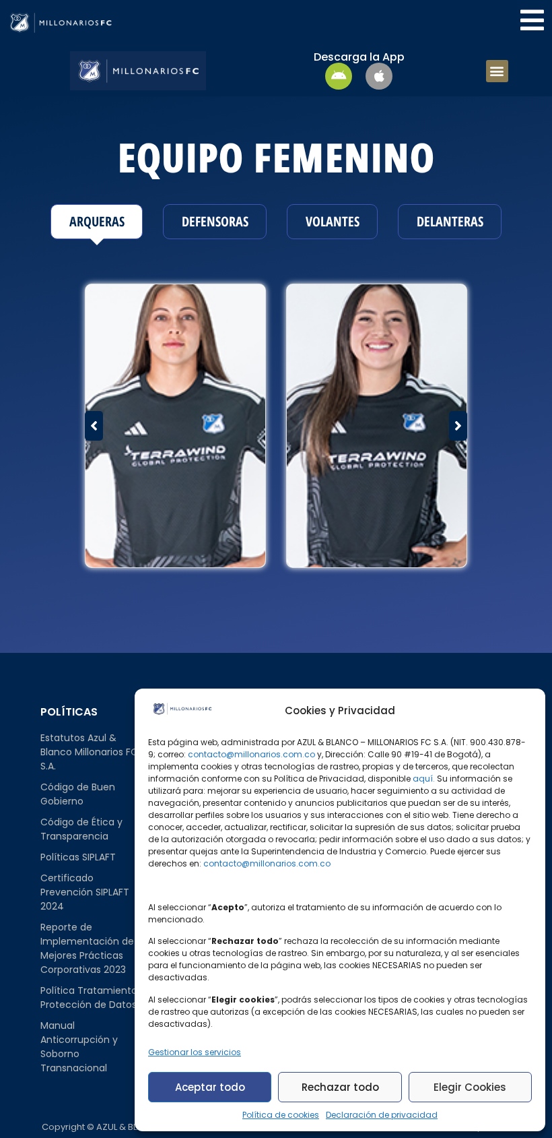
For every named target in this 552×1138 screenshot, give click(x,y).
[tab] (96, 221)
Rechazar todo (340, 1087)
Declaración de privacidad (382, 1114)
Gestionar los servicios (194, 1052)
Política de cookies (280, 1114)
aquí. (424, 778)
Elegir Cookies (470, 1087)
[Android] (338, 76)
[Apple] (379, 76)
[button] (497, 71)
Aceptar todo (210, 1087)
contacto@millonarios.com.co (251, 754)
